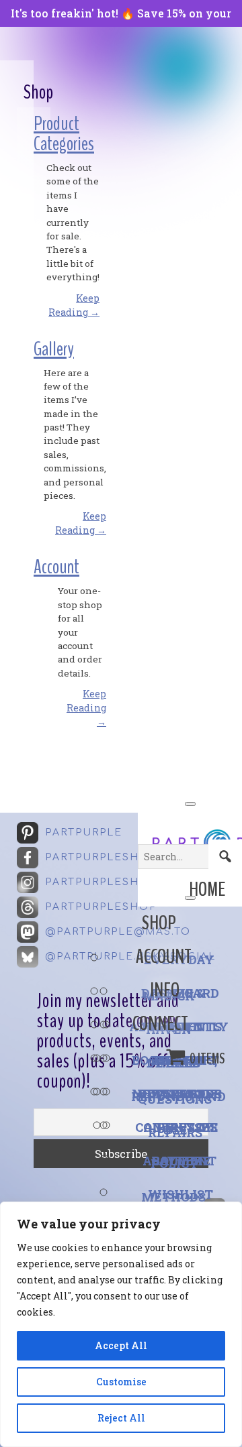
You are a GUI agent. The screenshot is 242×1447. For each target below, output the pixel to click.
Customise (121, 1381)
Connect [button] (160, 1023)
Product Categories (64, 134)
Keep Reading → (86, 707)
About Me (177, 1161)
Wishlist (180, 1194)
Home (207, 889)
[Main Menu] (190, 804)
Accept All (121, 1345)
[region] (121, 1324)
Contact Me (176, 1127)
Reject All (121, 1417)
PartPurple (83, 832)
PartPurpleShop (101, 857)
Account (164, 956)
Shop (159, 923)
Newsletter (177, 1094)
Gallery (54, 349)
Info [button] (164, 990)
